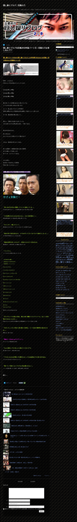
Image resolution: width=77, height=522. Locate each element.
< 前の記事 (19, 481)
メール (6, 503)
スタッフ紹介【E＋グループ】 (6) (63, 274)
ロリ (66, 255)
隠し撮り (60, 262)
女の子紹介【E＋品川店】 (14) (62, 289)
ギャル (60, 251)
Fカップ (60, 245)
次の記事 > (33, 481)
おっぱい (70, 245)
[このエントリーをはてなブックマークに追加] (4, 45)
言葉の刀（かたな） (37, 475)
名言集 (12, 472)
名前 (7, 500)
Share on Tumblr (21, 383)
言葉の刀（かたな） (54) (61, 281)
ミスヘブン (63, 255)
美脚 (62, 259)
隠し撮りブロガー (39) (61, 287)
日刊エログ (58, 321)
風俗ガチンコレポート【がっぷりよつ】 (64, 312)
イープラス (63, 250)
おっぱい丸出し (67, 247)
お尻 (67, 248)
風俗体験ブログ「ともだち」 (62, 308)
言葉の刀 (17, 472)
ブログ (59, 255)
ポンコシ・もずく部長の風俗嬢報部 (63, 330)
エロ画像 (68, 250)
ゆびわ (71, 248)
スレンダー (60, 253)
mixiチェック (9, 382)
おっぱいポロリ (59, 247)
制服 (72, 255)
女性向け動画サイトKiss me (62, 319)
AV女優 (60, 243)
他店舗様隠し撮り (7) (60, 285)
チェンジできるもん (60, 314)
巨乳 (57, 257)
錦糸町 (70, 259)
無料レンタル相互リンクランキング (63, 327)
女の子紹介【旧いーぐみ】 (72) (62, 276)
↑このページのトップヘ (71, 519)
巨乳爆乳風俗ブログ (60, 306)
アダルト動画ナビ (60, 323)
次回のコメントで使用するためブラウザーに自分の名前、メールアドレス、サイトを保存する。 (23, 508)
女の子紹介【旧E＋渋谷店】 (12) (63, 279)
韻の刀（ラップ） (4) (60, 272)
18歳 (57, 243)
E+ (64, 243)
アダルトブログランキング (60, 51)
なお (69, 248)
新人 (61, 257)
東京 (68, 257)
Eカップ (68, 243)
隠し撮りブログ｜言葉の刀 (14, 5)
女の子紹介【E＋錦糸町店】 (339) (63, 270)
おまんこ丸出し (62, 248)
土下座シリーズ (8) (60, 283)
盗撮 (71, 257)
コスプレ (69, 251)
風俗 (68, 262)
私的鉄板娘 (58, 325)
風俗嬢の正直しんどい (61, 317)
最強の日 (64, 257)
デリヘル (67, 253)
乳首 (69, 255)
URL (7, 506)
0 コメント (47, 475)
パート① (7, 472)
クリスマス (64, 251)
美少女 (59, 259)
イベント (58, 250)
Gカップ (65, 245)
